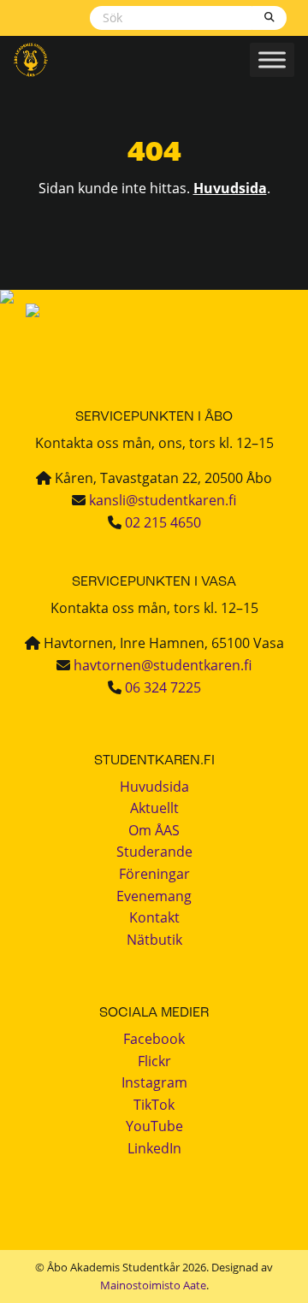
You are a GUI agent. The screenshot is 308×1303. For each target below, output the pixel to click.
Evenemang (154, 896)
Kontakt (154, 917)
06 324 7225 (163, 687)
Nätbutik (154, 939)
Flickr (154, 1061)
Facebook (154, 1038)
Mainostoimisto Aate (153, 1285)
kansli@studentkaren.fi (162, 500)
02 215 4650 (163, 522)
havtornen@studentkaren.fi (163, 665)
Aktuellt (154, 808)
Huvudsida (230, 188)
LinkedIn (154, 1148)
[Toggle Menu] (272, 59)
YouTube (154, 1126)
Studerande (154, 851)
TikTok (154, 1104)
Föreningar (154, 873)
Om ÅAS (154, 830)
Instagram (154, 1082)
